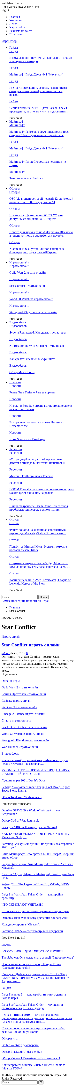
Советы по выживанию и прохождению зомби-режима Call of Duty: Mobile (33, 1030)
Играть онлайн (19, 262)
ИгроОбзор (9, 41)
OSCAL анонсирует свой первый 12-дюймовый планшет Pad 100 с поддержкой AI (41, 200)
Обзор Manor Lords (21, 372)
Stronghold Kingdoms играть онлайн (33, 312)
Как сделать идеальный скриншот (32, 359)
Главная (14, 16)
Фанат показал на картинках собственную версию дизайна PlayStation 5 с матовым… (37, 531)
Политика (16, 34)
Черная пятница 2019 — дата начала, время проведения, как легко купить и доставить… (39, 109)
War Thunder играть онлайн (20, 747)
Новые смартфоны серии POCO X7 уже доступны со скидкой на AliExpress (36, 217)
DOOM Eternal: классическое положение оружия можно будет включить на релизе (41, 491)
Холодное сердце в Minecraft (20, 924)
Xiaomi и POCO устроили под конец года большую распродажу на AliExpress (37, 250)
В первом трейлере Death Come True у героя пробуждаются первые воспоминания (38, 507)
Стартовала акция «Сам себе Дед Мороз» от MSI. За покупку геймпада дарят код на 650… (39, 565)
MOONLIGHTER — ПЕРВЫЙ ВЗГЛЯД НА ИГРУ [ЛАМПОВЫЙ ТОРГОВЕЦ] (36, 772)
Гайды (13, 47)
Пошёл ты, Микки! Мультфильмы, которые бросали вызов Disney (38, 548)
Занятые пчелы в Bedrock (26, 178)
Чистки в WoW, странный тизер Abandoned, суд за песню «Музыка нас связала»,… (35, 762)
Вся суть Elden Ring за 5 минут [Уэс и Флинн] (32, 951)
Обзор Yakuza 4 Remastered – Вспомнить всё (31, 1058)
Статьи (14, 519)
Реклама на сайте (20, 30)
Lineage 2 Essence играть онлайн (23, 714)
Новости (15, 382)
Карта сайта (17, 27)
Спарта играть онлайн (16, 720)
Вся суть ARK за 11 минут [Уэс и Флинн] (29, 827)
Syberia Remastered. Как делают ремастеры (37, 332)
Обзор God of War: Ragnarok (20, 820)
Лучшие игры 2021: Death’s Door (23, 780)
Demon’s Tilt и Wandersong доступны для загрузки (35, 917)
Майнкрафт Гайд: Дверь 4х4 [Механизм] (36, 74)
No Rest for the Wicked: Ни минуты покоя (36, 345)
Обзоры (14, 188)
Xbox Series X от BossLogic (27, 439)
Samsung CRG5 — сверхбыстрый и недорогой (32, 931)
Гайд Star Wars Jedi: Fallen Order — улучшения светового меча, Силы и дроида (32, 1006)
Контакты (15, 20)
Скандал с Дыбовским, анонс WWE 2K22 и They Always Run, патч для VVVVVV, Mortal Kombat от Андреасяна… (35, 978)
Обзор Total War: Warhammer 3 (22, 797)
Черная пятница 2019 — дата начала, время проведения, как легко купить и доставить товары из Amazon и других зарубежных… (37, 1018)
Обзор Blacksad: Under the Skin (22, 1051)
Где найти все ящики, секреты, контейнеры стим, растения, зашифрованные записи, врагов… (38, 91)
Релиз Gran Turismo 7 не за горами (32, 392)
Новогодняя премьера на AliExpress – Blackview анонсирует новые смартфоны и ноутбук (41, 233)
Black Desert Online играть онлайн (24, 727)
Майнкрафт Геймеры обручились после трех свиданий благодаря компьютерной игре (39, 133)
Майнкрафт (17, 121)
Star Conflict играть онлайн (27, 285)
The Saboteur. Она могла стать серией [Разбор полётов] (38, 957)
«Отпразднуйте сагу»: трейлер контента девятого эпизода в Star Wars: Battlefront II (37, 461)
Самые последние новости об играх (25, 600)
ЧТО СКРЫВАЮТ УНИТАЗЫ (22, 904)
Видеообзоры (18, 322)
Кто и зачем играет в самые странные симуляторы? (35, 911)
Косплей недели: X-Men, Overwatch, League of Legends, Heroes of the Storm (40, 581)
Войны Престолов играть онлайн (24, 694)
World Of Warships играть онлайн (31, 299)
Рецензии (15, 449)
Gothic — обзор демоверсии (20, 1045)
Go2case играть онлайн (17, 700)
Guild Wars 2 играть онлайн (27, 272)
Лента (13, 23)
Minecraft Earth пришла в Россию (31, 476)
